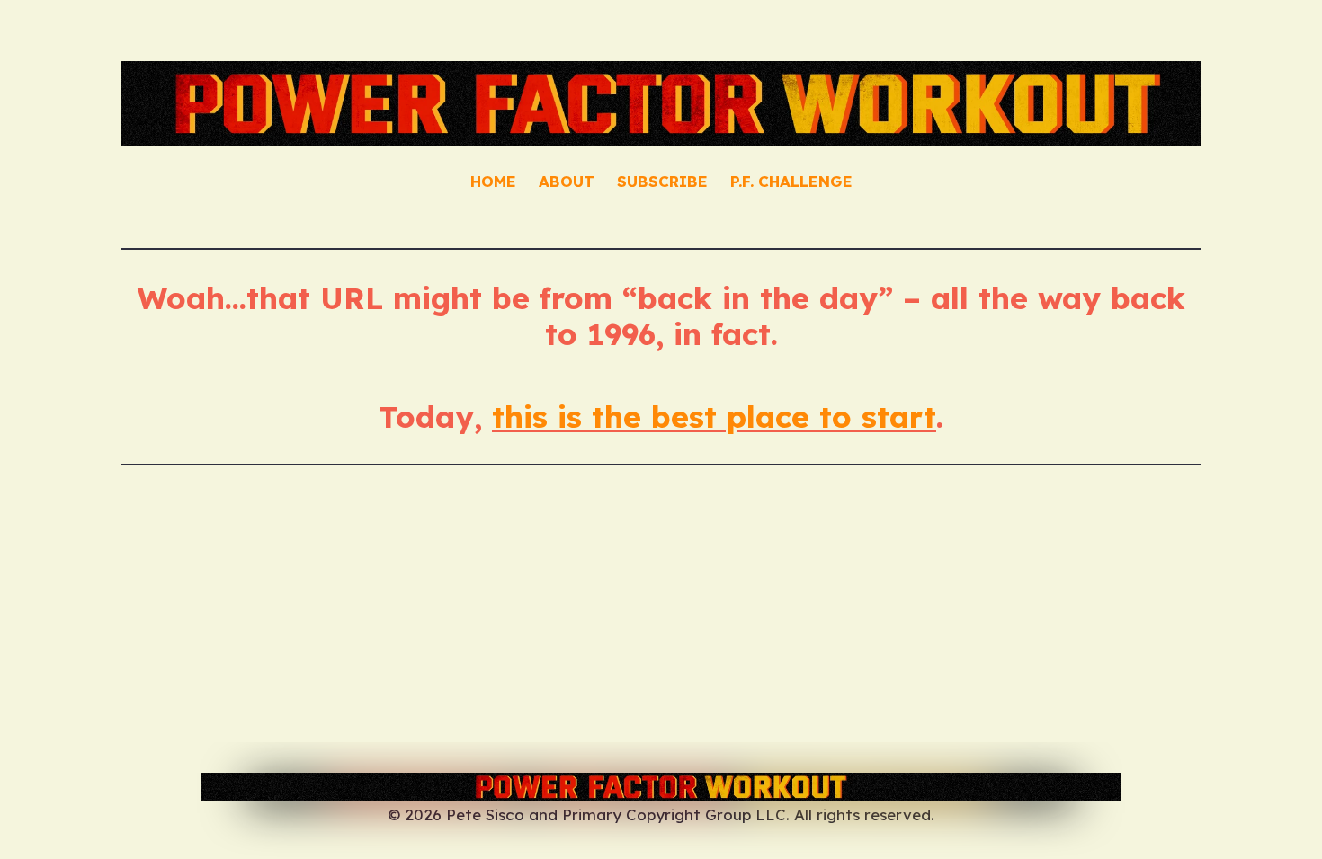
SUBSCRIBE (662, 181)
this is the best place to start (714, 416)
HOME (493, 181)
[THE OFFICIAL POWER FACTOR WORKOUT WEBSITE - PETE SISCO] (661, 787)
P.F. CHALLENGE (791, 181)
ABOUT (566, 181)
